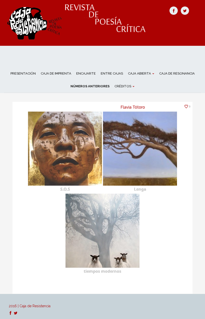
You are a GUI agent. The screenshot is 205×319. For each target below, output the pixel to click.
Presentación (23, 73)
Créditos (123, 86)
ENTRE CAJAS (112, 73)
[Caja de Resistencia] (35, 22)
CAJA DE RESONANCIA (177, 73)
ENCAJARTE (86, 73)
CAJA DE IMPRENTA (56, 73)
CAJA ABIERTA (140, 73)
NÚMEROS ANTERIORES (90, 86)
